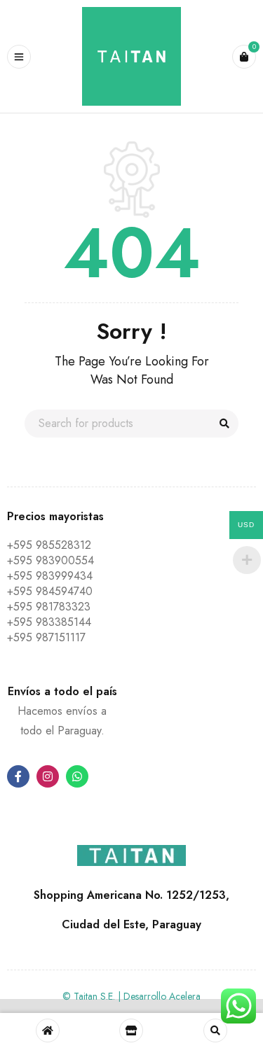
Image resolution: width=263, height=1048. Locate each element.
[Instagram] (47, 776)
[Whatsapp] (77, 776)
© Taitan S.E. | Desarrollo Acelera (131, 996)
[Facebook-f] (18, 776)
